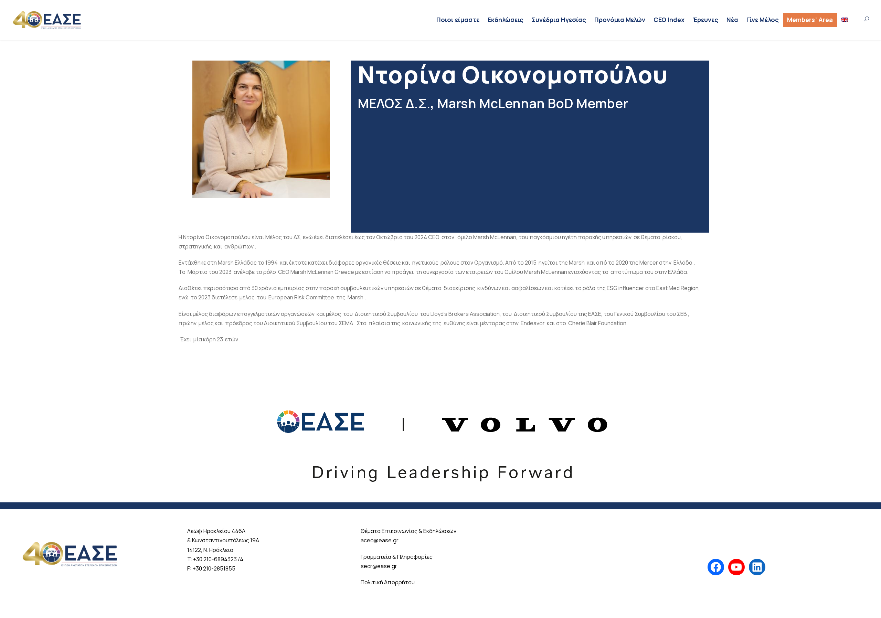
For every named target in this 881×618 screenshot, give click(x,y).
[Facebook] (716, 567)
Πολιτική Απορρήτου (388, 582)
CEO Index (669, 19)
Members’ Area (810, 19)
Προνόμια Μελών (619, 19)
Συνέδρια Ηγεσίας (559, 19)
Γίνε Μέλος (762, 19)
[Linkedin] (757, 567)
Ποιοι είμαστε (457, 19)
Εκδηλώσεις (505, 19)
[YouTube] (736, 567)
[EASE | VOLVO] (440, 436)
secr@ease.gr (379, 566)
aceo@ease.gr (380, 540)
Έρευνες (705, 19)
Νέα (732, 19)
